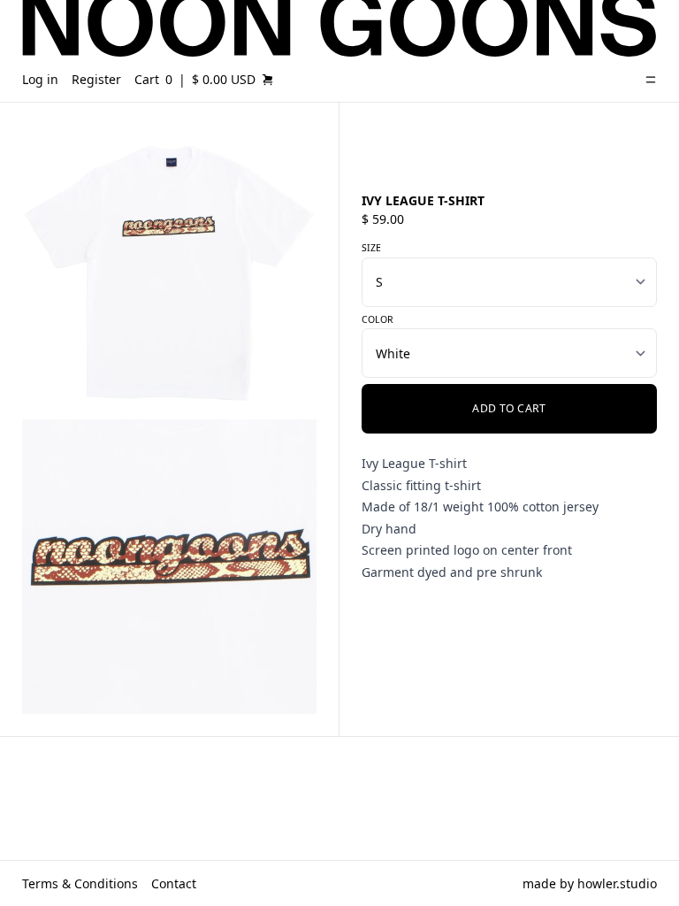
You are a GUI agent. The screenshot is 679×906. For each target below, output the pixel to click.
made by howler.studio (590, 883)
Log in (40, 79)
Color (377, 319)
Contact (173, 883)
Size (371, 248)
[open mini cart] (268, 79)
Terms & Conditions (80, 883)
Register (96, 79)
